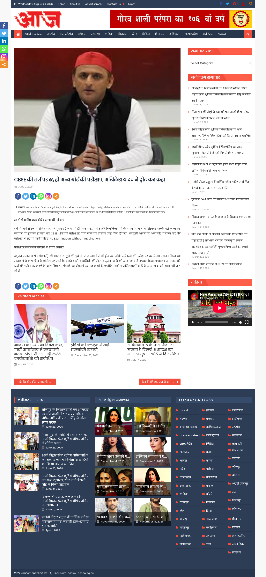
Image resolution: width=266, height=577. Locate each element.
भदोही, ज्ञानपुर (240, 483)
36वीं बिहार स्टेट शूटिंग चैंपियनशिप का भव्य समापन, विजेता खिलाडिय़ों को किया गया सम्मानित (221, 133)
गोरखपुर (184, 527)
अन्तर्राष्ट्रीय (66, 34)
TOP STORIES (188, 427)
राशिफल (174, 34)
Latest (184, 410)
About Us (75, 4)
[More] (56, 196)
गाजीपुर (184, 519)
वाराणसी (237, 444)
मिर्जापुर (236, 500)
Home (61, 4)
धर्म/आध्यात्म (213, 427)
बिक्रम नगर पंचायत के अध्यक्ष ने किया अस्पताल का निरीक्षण (221, 220)
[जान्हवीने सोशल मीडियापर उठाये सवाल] (152, 481)
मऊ (234, 492)
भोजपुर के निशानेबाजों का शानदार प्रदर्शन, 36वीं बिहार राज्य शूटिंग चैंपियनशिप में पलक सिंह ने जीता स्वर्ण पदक (221, 94)
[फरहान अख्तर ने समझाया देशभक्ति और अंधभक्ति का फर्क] (113, 510)
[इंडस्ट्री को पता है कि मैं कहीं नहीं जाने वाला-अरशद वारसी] (152, 509)
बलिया (236, 475)
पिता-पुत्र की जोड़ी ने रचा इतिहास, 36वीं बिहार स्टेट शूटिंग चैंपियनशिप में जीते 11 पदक (220, 115)
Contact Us (114, 4)
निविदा (210, 444)
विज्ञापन (159, 34)
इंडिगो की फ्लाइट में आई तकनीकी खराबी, (90, 347)
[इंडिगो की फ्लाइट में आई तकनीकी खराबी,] (97, 323)
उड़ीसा (183, 469)
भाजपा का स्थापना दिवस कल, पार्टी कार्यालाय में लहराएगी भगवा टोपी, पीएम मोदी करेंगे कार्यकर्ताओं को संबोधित (38, 352)
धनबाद (210, 419)
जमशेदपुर (185, 544)
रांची (208, 544)
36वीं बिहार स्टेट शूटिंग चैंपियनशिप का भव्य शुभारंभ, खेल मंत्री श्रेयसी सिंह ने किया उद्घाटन (218, 150)
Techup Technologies (80, 573)
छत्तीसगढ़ (185, 536)
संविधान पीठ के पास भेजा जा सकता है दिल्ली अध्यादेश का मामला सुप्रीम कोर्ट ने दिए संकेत (153, 349)
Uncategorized (190, 435)
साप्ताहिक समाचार (113, 399)
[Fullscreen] (247, 322)
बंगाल (209, 486)
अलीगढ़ (184, 452)
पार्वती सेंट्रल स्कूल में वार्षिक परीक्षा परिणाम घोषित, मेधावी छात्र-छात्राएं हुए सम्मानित (220, 185)
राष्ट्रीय (51, 34)
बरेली (209, 494)
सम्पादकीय (191, 34)
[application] (220, 308)
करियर (109, 34)
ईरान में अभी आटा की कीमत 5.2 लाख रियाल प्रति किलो (220, 202)
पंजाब (209, 452)
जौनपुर (236, 467)
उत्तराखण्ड (185, 486)
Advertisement (93, 4)
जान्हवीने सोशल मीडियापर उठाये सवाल (164, 487)
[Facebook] (18, 196)
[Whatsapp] (40, 196)
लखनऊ (237, 435)
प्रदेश (80, 34)
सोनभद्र (236, 509)
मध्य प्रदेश (211, 519)
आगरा (183, 460)
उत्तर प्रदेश (185, 477)
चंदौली (236, 458)
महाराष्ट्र (210, 536)
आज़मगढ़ (237, 450)
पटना (209, 460)
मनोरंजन (208, 34)
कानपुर (184, 502)
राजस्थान (237, 410)
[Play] (193, 322)
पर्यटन (222, 34)
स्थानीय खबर (32, 34)
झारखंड (210, 410)
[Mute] (240, 322)
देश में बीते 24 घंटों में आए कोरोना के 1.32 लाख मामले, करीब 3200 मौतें (161, 382)
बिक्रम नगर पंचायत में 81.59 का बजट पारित (217, 264)
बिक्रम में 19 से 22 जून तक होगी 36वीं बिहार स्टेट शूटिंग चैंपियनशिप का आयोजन (219, 167)
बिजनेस (122, 34)
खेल (134, 34)
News (183, 419)
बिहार (209, 511)
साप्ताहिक (238, 544)
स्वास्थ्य (95, 34)
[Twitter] (25, 196)
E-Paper (130, 4)
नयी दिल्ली (212, 435)
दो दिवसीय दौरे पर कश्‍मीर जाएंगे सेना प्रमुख (37, 382)
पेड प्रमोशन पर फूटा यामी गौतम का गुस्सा (126, 426)
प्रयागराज (211, 477)
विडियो (146, 34)
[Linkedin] (33, 196)
